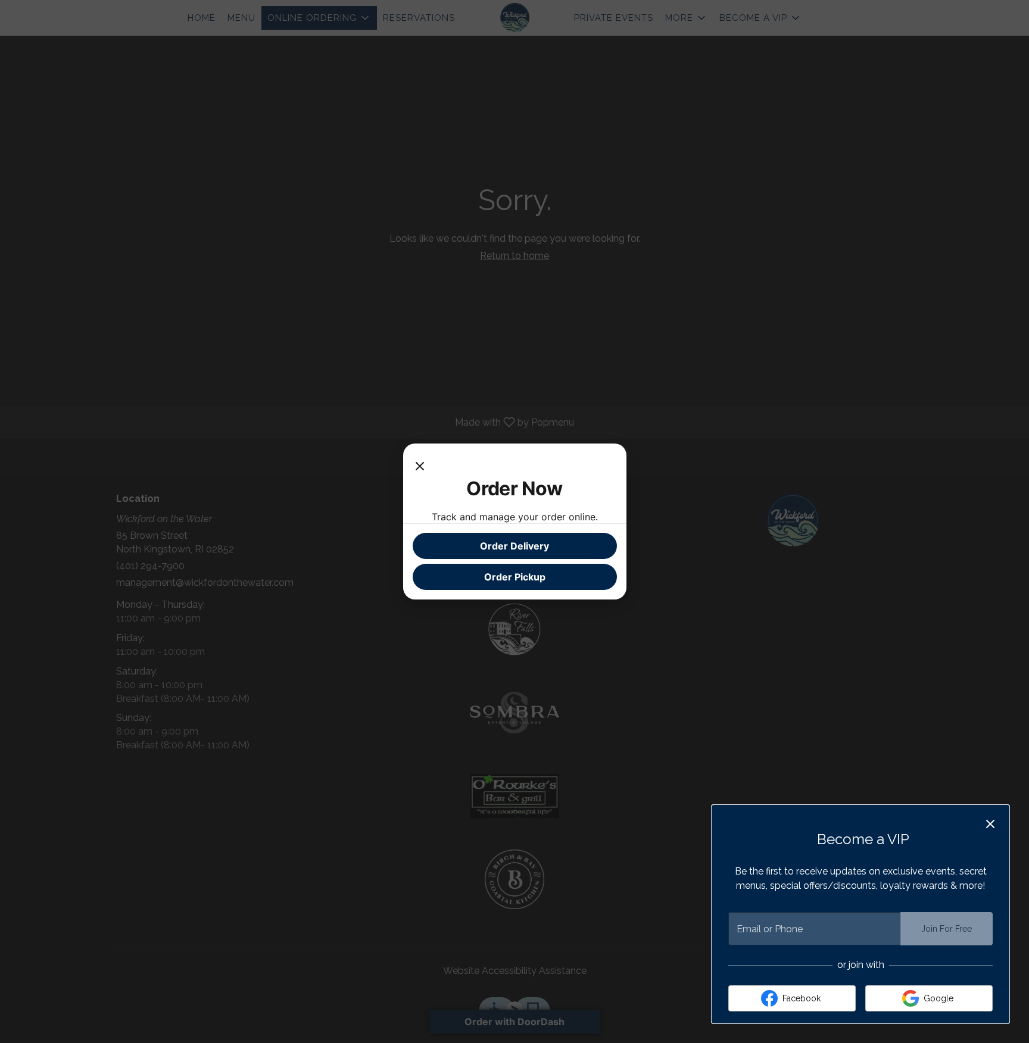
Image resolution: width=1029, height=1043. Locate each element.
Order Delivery (514, 546)
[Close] (420, 465)
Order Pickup (514, 577)
